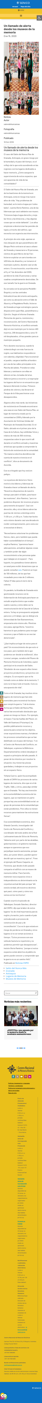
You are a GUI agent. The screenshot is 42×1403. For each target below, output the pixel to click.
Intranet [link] (15, 6)
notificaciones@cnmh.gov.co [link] (13, 1365)
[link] (39, 18)
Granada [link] (10, 970)
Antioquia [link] (11, 973)
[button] (17, 1048)
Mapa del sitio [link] (25, 6)
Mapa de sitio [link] (12, 1093)
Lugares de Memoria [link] (16, 976)
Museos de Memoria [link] (16, 978)
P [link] (8, 1088)
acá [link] (19, 570)
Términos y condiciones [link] (15, 1086)
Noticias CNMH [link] (22, 963)
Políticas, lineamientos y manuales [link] (19, 1083)
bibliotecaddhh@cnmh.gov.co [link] (22, 1329)
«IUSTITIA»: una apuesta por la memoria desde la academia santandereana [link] (20, 1032)
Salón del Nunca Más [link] (16, 968)
